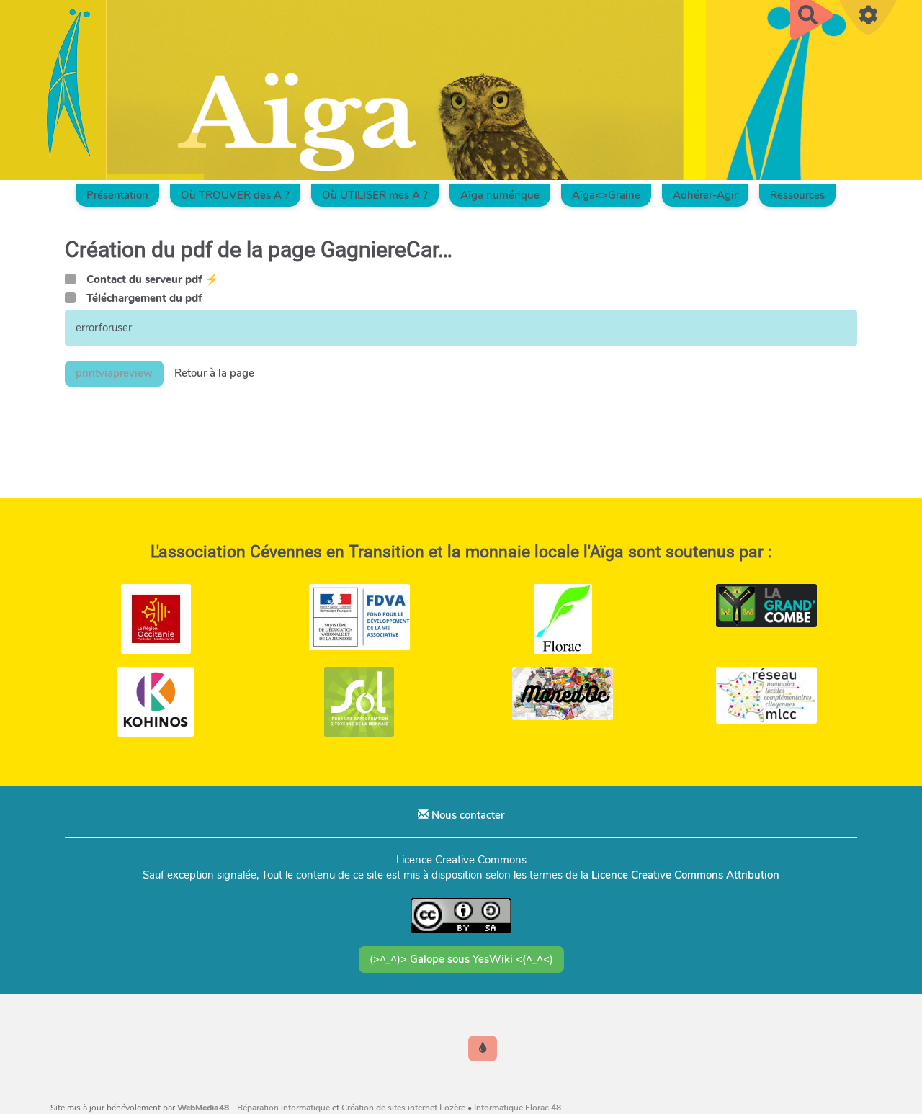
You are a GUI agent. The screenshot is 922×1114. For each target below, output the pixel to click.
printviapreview (114, 373)
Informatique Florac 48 (517, 1107)
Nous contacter (466, 815)
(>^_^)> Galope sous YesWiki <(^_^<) (461, 959)
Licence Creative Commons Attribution (685, 875)
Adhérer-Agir (705, 195)
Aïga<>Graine (606, 195)
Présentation (117, 195)
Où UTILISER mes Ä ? (375, 195)
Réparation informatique (283, 1107)
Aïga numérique (500, 195)
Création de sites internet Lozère (403, 1107)
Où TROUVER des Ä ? (235, 195)
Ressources (797, 195)
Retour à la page (214, 373)
